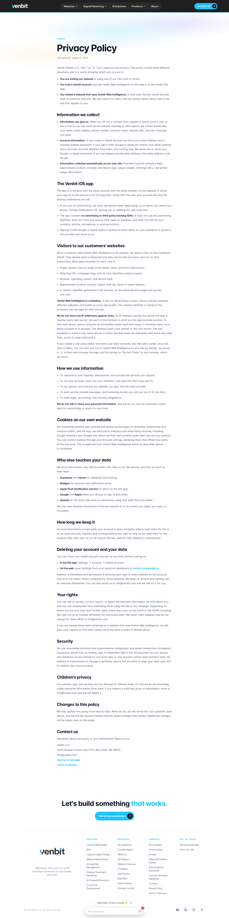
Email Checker (125, 883)
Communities (156, 849)
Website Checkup (127, 864)
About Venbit (155, 844)
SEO (88, 849)
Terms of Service (67, 764)
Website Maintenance (97, 859)
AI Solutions (119, 6)
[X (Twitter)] (202, 910)
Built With (122, 878)
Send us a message (68, 759)
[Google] (185, 910)
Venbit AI (122, 854)
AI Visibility (123, 868)
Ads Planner (123, 873)
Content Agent (125, 849)
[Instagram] (194, 910)
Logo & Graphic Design (98, 854)
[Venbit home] (20, 6)
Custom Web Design (96, 844)
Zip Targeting (124, 844)
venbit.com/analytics (146, 568)
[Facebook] (177, 910)
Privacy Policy (156, 888)
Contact (153, 883)
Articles (152, 854)
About (154, 6)
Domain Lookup (126, 888)
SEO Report (124, 859)
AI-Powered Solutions (97, 880)
